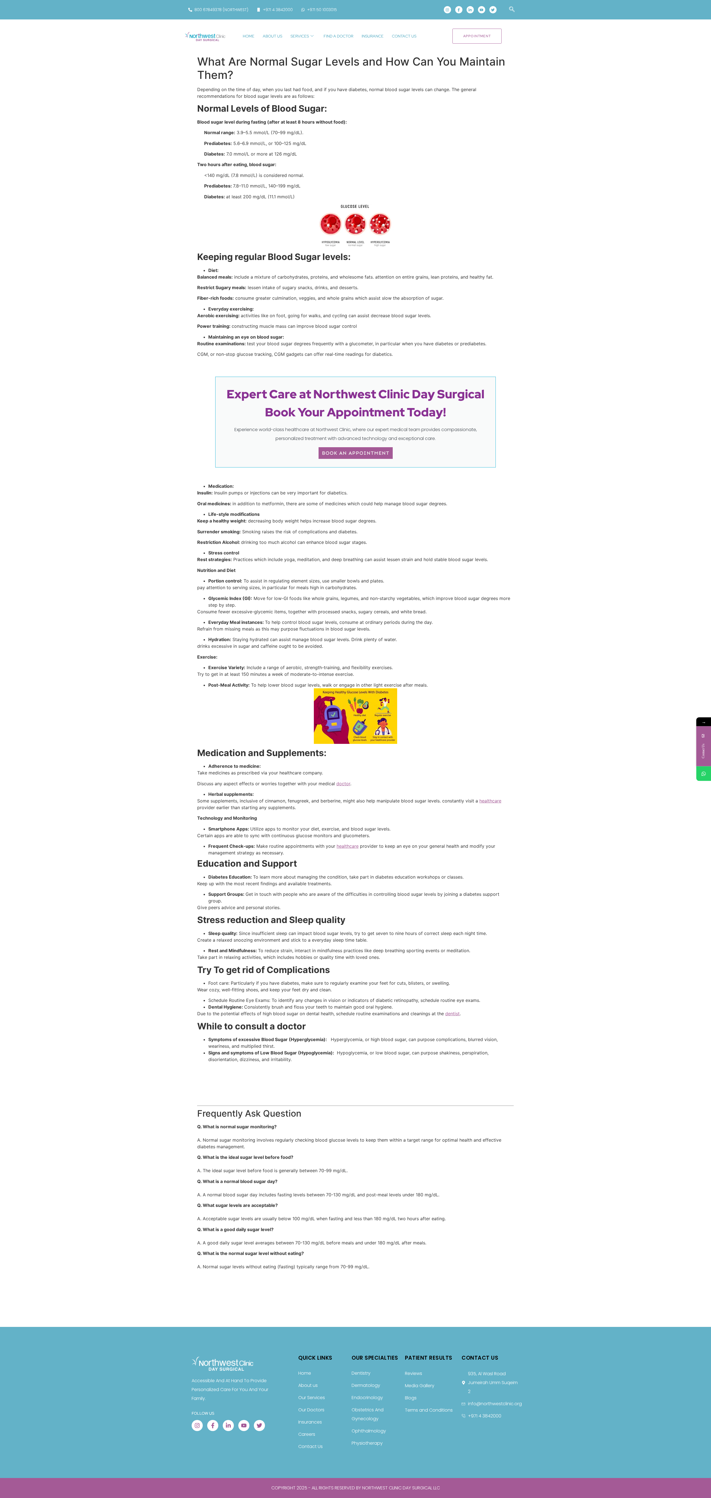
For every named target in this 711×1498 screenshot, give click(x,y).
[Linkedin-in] (470, 9)
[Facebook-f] (458, 9)
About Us (272, 36)
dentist (452, 1013)
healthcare (490, 801)
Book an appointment (355, 453)
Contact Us (404, 36)
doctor (343, 783)
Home (248, 36)
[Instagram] (447, 9)
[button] (509, 9)
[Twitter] (493, 9)
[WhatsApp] (703, 773)
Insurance (373, 36)
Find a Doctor (338, 36)
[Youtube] (481, 9)
